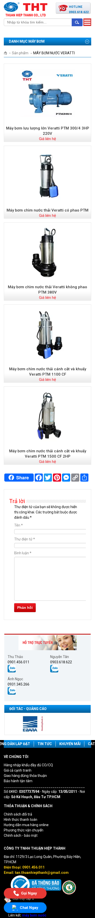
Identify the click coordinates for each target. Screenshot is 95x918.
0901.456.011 (18, 662)
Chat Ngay (29, 907)
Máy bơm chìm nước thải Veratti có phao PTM (47, 210)
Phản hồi (25, 608)
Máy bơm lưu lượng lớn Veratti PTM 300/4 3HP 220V (47, 131)
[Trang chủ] (7, 53)
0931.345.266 (18, 684)
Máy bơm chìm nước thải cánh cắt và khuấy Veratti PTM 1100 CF (47, 372)
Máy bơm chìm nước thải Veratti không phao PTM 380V (47, 290)
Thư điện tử (24, 539)
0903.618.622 (61, 662)
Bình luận (22, 553)
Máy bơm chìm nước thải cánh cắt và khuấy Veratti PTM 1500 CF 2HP (47, 454)
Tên (18, 525)
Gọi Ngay (29, 892)
